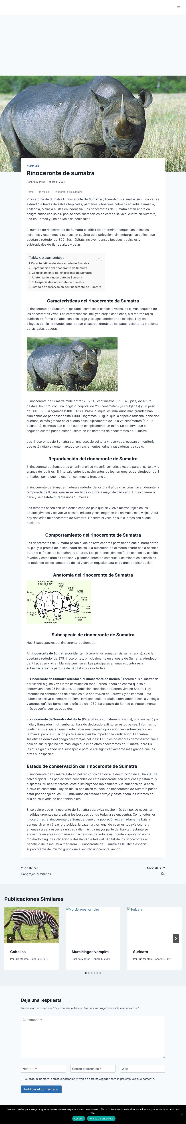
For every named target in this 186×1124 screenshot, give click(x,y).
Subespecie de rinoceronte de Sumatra (58, 282)
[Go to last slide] (10, 938)
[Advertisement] (93, 48)
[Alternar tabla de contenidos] (97, 258)
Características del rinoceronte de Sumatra (60, 263)
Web (125, 1069)
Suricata (140, 952)
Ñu (156, 871)
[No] (181, 1114)
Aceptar (78, 1118)
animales (33, 166)
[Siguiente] (176, 938)
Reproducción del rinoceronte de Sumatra (60, 268)
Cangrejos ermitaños (36, 871)
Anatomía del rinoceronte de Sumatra (57, 277)
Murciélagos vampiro (90, 952)
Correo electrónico (86, 1069)
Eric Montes (38, 181)
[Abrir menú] (178, 7)
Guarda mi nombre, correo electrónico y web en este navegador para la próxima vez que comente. (90, 1079)
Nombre (30, 1069)
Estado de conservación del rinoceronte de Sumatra (66, 287)
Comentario (32, 1020)
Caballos (18, 952)
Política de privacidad (101, 1118)
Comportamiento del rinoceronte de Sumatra (62, 272)
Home (30, 191)
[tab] (86, 973)
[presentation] (31, 925)
